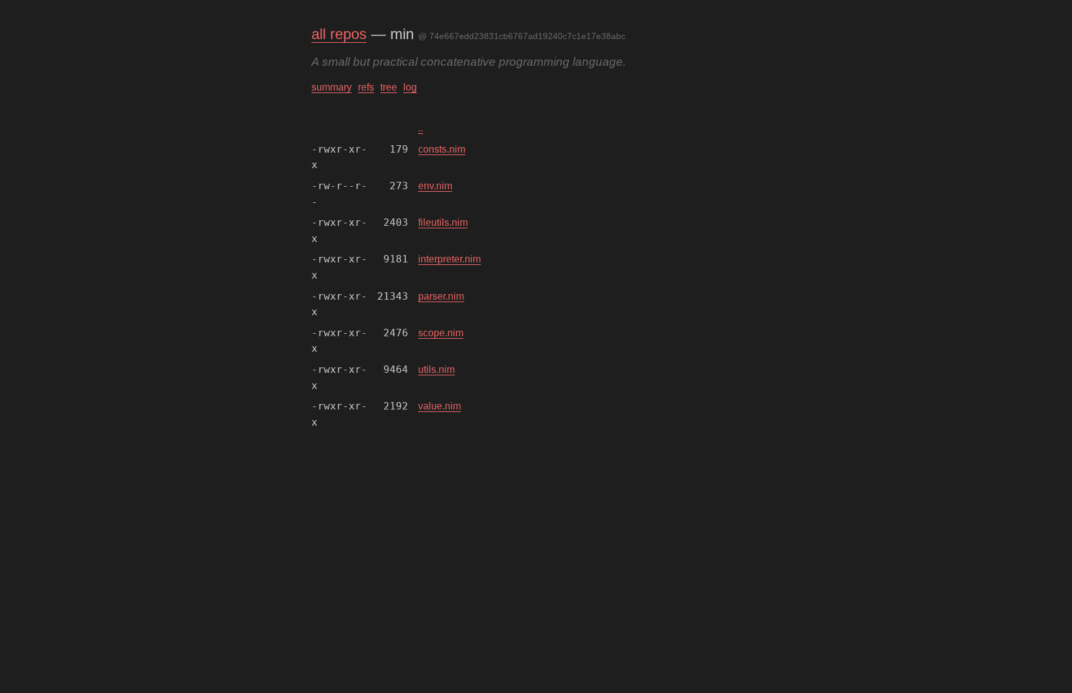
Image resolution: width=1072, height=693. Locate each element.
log (410, 87)
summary (331, 87)
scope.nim (440, 333)
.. (420, 128)
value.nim (439, 406)
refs (366, 87)
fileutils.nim (443, 222)
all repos (339, 33)
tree (388, 87)
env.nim (435, 186)
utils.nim (436, 369)
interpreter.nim (449, 259)
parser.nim (441, 296)
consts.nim (441, 149)
